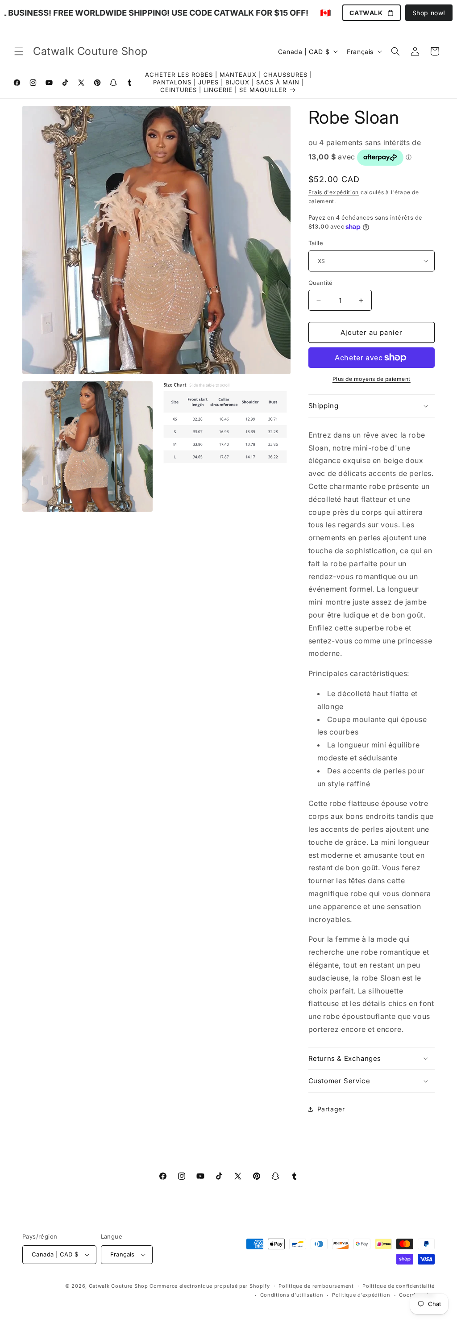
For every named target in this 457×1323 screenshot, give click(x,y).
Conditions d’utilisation (292, 1295)
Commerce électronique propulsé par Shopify (210, 1286)
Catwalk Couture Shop (118, 1286)
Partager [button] (331, 1109)
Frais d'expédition (333, 192)
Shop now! (428, 13)
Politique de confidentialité (398, 1286)
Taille (315, 242)
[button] (19, 51)
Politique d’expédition (361, 1295)
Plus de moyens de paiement (371, 379)
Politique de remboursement (315, 1286)
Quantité (320, 282)
